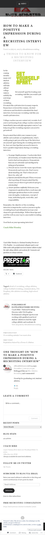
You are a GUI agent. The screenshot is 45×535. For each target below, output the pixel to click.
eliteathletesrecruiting (30, 49)
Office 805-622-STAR (10, 454)
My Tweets (7, 467)
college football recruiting (13, 289)
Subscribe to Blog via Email (20, 473)
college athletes (30, 286)
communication (29, 289)
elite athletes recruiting (19, 291)
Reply (16, 388)
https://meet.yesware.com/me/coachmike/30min (19, 507)
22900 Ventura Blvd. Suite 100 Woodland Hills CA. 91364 (20, 451)
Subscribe (9, 490)
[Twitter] (22, 518)
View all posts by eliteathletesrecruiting (26, 325)
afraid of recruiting (16, 286)
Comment (34, 418)
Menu (23, 4)
